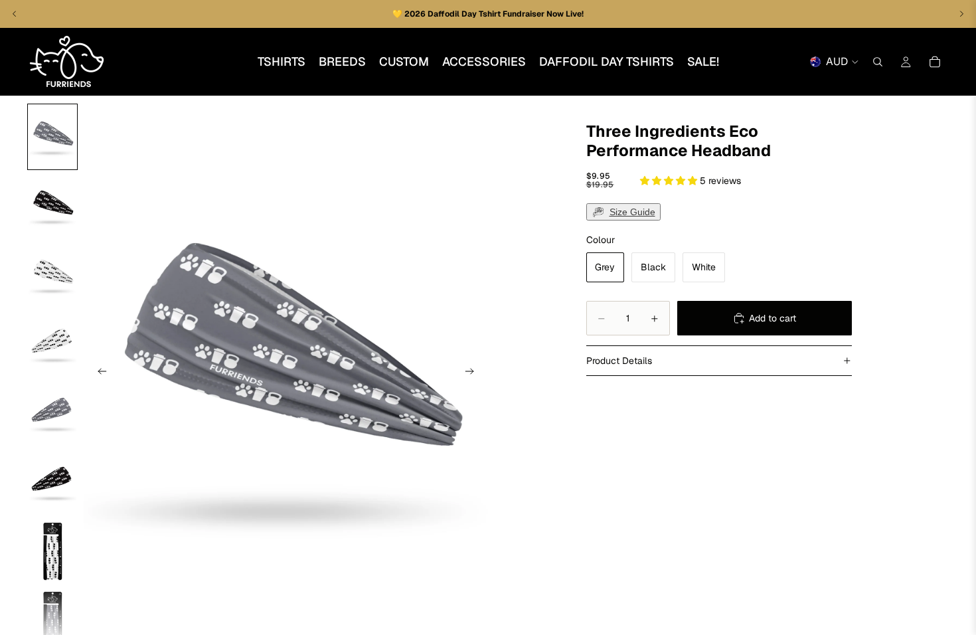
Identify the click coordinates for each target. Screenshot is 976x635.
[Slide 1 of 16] (52, 137)
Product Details (619, 361)
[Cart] (934, 61)
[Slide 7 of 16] (52, 551)
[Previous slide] (98, 373)
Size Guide (632, 212)
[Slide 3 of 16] (52, 275)
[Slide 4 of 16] (52, 344)
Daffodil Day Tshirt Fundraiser (487, 14)
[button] (670, 181)
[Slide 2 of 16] (52, 206)
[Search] (877, 61)
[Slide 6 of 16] (52, 482)
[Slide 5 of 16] (52, 413)
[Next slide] (473, 373)
